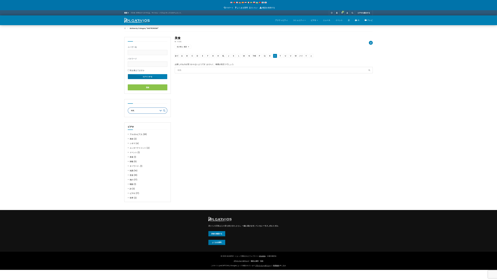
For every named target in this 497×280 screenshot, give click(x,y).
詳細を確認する (216, 234)
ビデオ (313, 20)
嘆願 (131, 184)
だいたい (254, 7)
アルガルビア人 (136, 134)
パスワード (132, 58)
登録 (147, 87)
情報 (131, 161)
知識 (131, 170)
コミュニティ (298, 20)
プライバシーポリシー (241, 261)
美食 (131, 157)
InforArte (262, 256)
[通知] (336, 12)
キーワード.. (135, 166)
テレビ (370, 20)
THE (254, 56)
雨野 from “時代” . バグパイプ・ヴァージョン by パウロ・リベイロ (154, 13)
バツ (301, 56)
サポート (229, 7)
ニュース (326, 20)
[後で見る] (331, 12)
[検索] (352, 12)
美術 (131, 139)
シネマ (132, 143)
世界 (131, 198)
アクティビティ (281, 20)
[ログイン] (347, 12)
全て (176, 56)
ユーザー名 (132, 47)
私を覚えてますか (136, 70)
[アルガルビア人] (137, 20)
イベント (339, 20)
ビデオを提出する (364, 13)
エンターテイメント (138, 148)
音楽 (131, 175)
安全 (261, 261)
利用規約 (276, 265)
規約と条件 (255, 261)
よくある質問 (242, 7)
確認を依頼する (268, 7)
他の (131, 179)
